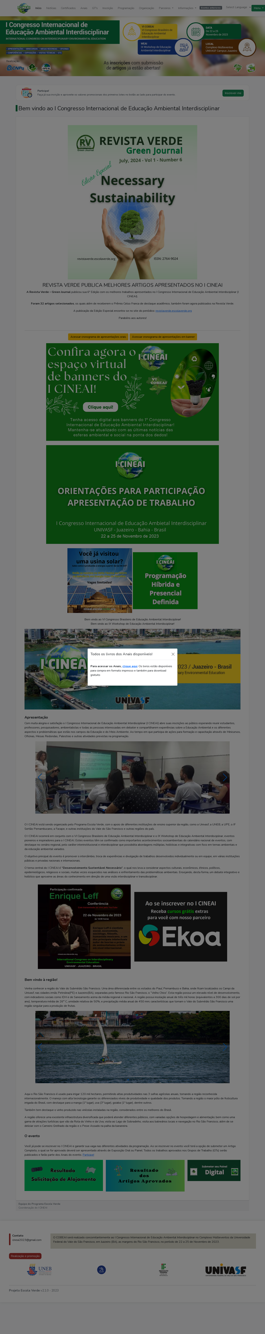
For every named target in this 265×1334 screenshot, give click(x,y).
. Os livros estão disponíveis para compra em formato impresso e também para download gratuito (131, 670)
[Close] (173, 654)
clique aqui (129, 666)
